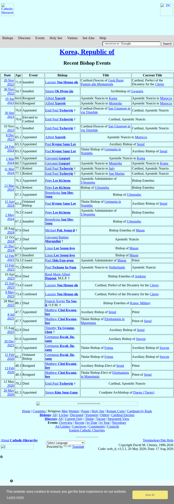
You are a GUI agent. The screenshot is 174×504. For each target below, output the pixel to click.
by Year (105, 422)
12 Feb (9, 256)
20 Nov (9, 80)
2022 (10, 84)
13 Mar (9, 185)
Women (74, 411)
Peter (57, 180)
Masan (140, 230)
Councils (113, 426)
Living (63, 415)
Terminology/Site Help (158, 440)
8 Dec (10, 135)
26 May (9, 390)
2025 (10, 259)
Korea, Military (140, 303)
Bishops (7, 38)
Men (65, 411)
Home (26, 411)
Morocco (166, 98)
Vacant (100, 419)
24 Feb (9, 146)
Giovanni (57, 158)
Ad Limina (62, 426)
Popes (85, 411)
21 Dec (9, 246)
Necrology (119, 422)
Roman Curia (116, 411)
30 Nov (9, 89)
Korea (113, 98)
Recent (79, 422)
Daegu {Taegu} (144, 392)
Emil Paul (59, 110)
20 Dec (9, 341)
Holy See (56, 38)
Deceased (76, 415)
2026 (10, 358)
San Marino (117, 173)
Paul (60, 144)
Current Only (74, 419)
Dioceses (24, 38)
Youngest (91, 415)
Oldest (104, 415)
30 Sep (9, 113)
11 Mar (9, 169)
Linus (60, 248)
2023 (10, 102)
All (54, 415)
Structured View (118, 419)
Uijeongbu (88, 182)
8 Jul (11, 314)
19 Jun (9, 99)
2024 (10, 150)
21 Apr (9, 283)
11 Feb (9, 355)
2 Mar (10, 159)
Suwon (141, 339)
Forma (108, 348)
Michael (60, 230)
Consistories (96, 426)
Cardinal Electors (122, 415)
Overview (66, 422)
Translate (78, 446)
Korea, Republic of (87, 52)
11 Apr (9, 201)
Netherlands (117, 267)
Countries (39, 411)
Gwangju (137, 91)
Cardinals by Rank (139, 411)
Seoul (141, 144)
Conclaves (79, 426)
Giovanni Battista (57, 239)
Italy (112, 168)
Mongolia (115, 103)
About (19, 440)
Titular (89, 419)
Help (103, 38)
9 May (9, 292)
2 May (9, 215)
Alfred (55, 98)
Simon (59, 91)
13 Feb (9, 265)
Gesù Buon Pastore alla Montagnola (102, 82)
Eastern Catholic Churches (87, 430)
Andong (140, 276)
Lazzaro (61, 82)
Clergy (159, 84)
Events (40, 38)
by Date (92, 422)
